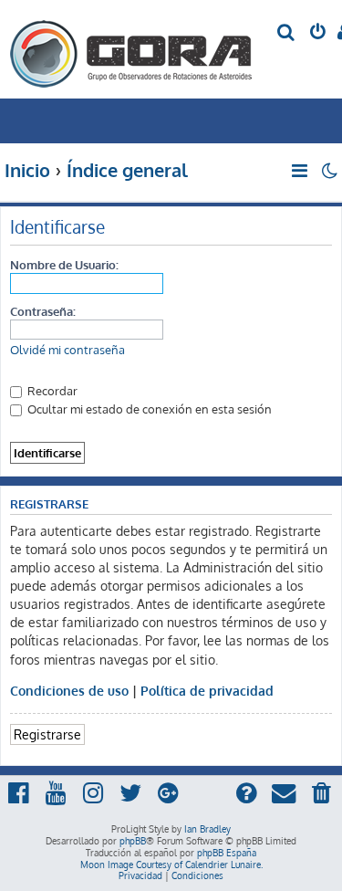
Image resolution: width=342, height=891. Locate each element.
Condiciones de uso (69, 690)
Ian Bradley (207, 828)
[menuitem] (286, 33)
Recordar (51, 390)
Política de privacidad (207, 690)
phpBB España (226, 852)
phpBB (132, 840)
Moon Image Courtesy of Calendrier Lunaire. (171, 864)
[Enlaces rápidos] (300, 171)
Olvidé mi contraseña (67, 349)
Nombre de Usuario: (64, 264)
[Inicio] (131, 49)
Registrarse (47, 734)
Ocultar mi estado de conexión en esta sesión (148, 408)
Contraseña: (43, 311)
